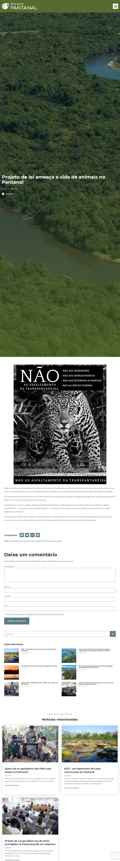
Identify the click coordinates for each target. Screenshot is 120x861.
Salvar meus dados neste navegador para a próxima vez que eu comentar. (35, 614)
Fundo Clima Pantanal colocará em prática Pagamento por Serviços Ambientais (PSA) (94, 650)
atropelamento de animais (18, 541)
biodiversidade (34, 541)
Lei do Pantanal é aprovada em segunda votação (39, 666)
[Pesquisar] (113, 634)
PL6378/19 (45, 541)
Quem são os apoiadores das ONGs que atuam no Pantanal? (39, 683)
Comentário (9, 566)
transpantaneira (55, 541)
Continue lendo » (12, 785)
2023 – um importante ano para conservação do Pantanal (38, 650)
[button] (115, 6)
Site (5, 605)
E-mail (7, 596)
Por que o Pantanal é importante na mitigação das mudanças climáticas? (96, 666)
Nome (7, 587)
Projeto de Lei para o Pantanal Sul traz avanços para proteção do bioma (96, 683)
